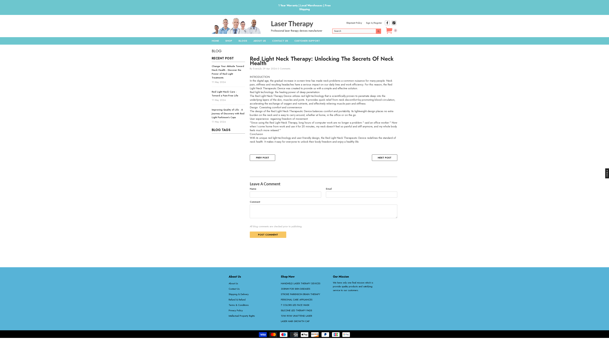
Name (253, 189)
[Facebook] (387, 22)
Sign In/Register (374, 23)
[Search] (359, 31)
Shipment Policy (354, 23)
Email (329, 189)
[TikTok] (394, 22)
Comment (255, 202)
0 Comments (284, 68)
